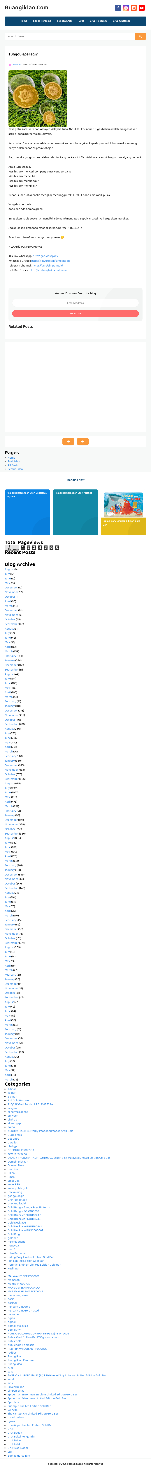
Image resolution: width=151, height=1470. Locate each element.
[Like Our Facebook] (118, 7)
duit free (13, 1169)
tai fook (12, 1410)
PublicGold (15, 1341)
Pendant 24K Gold (19, 1307)
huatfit (12, 1249)
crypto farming (17, 1154)
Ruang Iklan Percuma (21, 1360)
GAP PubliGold (17, 1203)
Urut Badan (15, 1433)
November (11, 592)
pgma (11, 1318)
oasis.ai (12, 1303)
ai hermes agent (18, 1112)
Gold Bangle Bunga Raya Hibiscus (29, 1207)
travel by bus (16, 1417)
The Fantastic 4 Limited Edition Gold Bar (33, 1414)
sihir (10, 1383)
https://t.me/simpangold (48, 266)
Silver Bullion (16, 1387)
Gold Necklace (17, 1223)
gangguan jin (16, 1196)
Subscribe (75, 313)
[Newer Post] (68, 441)
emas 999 (14, 1184)
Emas (11, 1177)
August (9, 569)
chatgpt (13, 1146)
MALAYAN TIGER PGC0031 (23, 1276)
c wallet (12, 1142)
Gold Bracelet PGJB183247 (24, 1215)
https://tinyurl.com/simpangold (51, 261)
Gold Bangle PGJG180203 (23, 1211)
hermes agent (16, 1242)
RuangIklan (15, 1364)
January (10, 660)
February (10, 656)
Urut (10, 1429)
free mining (15, 1192)
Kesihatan (14, 1268)
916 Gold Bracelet (19, 1100)
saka (10, 1371)
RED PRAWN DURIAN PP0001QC (27, 1349)
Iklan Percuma (17, 1253)
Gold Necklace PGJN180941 (25, 1226)
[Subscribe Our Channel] (141, 7)
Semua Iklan (15, 469)
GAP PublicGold (17, 1200)
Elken (11, 1173)
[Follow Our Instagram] (125, 7)
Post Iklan (14, 461)
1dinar (11, 1093)
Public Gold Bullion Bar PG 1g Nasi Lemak (33, 1337)
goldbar (13, 1238)
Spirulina (13, 1402)
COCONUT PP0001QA (21, 1150)
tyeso (11, 1421)
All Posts (13, 465)
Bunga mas (15, 1135)
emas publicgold (18, 1188)
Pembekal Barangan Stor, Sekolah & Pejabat (27, 495)
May (7, 583)
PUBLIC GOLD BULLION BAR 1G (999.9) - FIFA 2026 (38, 1333)
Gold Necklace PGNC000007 (25, 1230)
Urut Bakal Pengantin (21, 1437)
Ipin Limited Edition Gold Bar (26, 1261)
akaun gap (14, 1123)
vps (10, 1452)
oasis (11, 1299)
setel (11, 1379)
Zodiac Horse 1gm (19, 1456)
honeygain (14, 1246)
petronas (13, 1314)
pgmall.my (14, 1330)
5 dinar (12, 1097)
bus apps (13, 1139)
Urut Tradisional (18, 1448)
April (8, 601)
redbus (12, 1353)
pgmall (12, 1322)
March (9, 606)
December (11, 587)
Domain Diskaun (18, 1162)
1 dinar (12, 1089)
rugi (10, 1368)
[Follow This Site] (133, 7)
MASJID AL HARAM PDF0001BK (26, 1291)
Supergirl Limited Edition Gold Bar (29, 1406)
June (8, 578)
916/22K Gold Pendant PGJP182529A (30, 1104)
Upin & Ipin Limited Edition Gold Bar (30, 1425)
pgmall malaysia (18, 1326)
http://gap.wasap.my (45, 256)
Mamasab (14, 1280)
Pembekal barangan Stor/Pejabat (73, 493)
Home (23, 21)
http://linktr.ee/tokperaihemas (48, 270)
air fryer (13, 1116)
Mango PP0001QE (19, 1284)
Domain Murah (17, 1165)
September (12, 624)
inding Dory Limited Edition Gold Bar (121, 523)
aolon (11, 1127)
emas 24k (14, 1181)
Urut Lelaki (14, 1444)
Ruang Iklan (15, 1356)
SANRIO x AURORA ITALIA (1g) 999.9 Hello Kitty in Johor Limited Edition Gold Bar (57, 1375)
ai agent (13, 1108)
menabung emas (18, 1295)
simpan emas (16, 1391)
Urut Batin (14, 1440)
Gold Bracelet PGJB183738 (24, 1219)
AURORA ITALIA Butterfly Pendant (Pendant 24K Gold (40, 1131)
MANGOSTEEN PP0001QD (24, 1288)
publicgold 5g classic (21, 1345)
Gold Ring (14, 1234)
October (10, 597)
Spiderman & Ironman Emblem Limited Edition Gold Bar (42, 1394)
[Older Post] (83, 441)
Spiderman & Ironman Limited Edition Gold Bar (37, 1398)
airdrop (12, 1120)
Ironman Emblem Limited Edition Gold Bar (34, 1265)
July (7, 574)
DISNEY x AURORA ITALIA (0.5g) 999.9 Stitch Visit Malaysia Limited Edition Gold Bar (59, 1158)
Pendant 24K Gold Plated (23, 1311)
